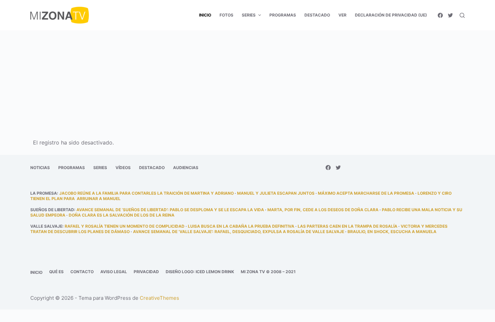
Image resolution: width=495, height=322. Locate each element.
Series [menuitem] (249, 15)
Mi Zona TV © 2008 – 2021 (268, 271)
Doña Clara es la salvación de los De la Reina (121, 215)
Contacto (82, 271)
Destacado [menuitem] (317, 15)
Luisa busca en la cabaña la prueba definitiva (241, 226)
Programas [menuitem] (282, 15)
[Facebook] (440, 15)
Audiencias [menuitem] (185, 167)
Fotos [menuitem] (226, 15)
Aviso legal (113, 271)
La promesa (43, 193)
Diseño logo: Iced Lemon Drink (200, 271)
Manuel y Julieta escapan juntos (276, 193)
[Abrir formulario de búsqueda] (462, 15)
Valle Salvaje (46, 226)
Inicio (36, 272)
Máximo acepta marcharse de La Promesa (366, 193)
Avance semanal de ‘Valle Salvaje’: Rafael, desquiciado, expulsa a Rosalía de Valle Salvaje (238, 231)
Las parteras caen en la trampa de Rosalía (347, 226)
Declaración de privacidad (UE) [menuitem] (391, 15)
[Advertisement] (247, 80)
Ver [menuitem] (342, 15)
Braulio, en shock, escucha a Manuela (392, 231)
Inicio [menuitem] (205, 15)
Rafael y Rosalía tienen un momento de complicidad (125, 226)
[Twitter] (450, 15)
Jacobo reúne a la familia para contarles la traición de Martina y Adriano (146, 193)
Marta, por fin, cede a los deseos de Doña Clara (322, 209)
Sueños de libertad (52, 209)
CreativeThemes (159, 298)
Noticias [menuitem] (40, 167)
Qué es (56, 271)
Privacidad (146, 271)
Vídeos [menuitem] (123, 167)
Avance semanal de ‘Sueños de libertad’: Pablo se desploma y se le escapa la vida (170, 209)
